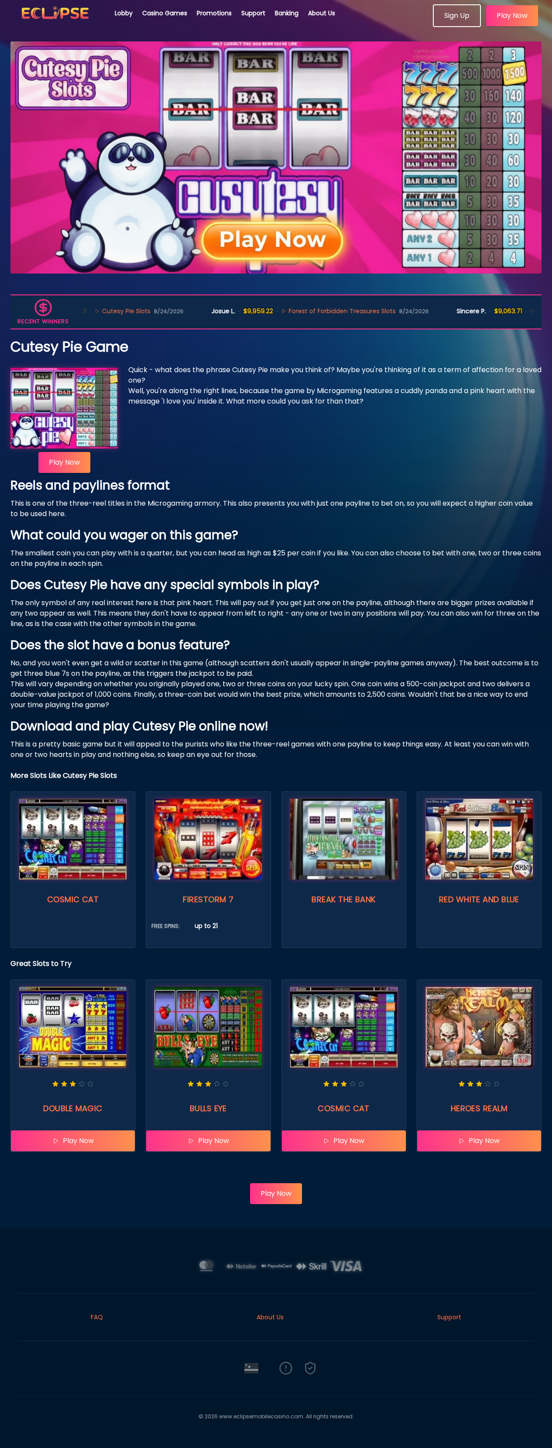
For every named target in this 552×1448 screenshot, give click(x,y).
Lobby (124, 13)
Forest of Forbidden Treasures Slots (299, 311)
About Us (321, 13)
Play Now (512, 15)
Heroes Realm (479, 1108)
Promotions (214, 13)
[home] (57, 24)
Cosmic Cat (73, 899)
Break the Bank (343, 899)
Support (253, 13)
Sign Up (457, 15)
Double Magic (72, 1108)
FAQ (97, 1317)
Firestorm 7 (208, 899)
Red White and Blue (479, 899)
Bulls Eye (208, 1108)
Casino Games (164, 13)
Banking (286, 13)
